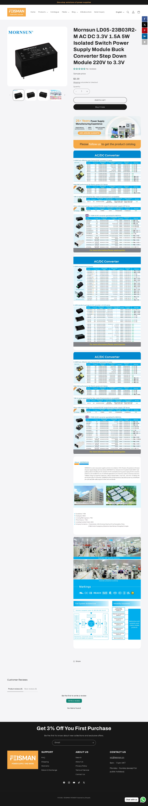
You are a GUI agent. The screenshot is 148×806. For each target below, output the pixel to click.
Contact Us (80, 774)
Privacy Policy (81, 766)
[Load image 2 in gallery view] (31, 95)
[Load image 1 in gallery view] (18, 95)
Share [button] (78, 661)
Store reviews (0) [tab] (30, 689)
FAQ (43, 757)
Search (79, 757)
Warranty (45, 766)
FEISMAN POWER (70, 797)
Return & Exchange (49, 770)
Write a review (74, 701)
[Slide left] (9, 94)
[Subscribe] (93, 743)
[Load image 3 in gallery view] (43, 95)
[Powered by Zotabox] (144, 42)
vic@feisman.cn (117, 758)
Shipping (76, 82)
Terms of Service (82, 770)
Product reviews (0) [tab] (15, 689)
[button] (43, 12)
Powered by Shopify (83, 797)
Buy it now (100, 107)
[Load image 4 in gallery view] (55, 95)
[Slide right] (64, 94)
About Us (79, 762)
